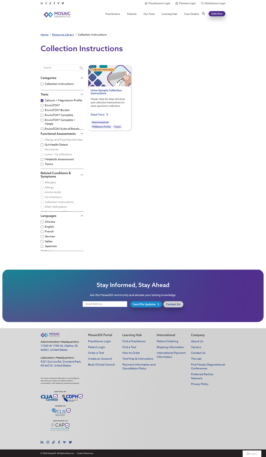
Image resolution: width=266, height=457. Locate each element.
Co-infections (53, 197)
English (49, 227)
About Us (197, 341)
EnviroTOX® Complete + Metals (60, 122)
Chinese (50, 222)
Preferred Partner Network (202, 376)
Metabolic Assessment (59, 159)
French (49, 232)
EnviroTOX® (52, 105)
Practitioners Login (159, 3)
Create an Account (100, 359)
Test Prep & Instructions (137, 359)
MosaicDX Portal (100, 335)
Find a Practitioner (134, 341)
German (50, 237)
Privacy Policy (200, 384)
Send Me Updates (144, 304)
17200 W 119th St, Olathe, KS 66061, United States (59, 348)
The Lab (196, 359)
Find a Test (129, 347)
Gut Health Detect (56, 145)
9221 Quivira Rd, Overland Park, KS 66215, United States (61, 364)
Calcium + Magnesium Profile (63, 101)
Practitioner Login (99, 341)
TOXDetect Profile (101, 126)
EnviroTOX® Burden (57, 110)
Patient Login (96, 347)
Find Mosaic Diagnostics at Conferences (208, 367)
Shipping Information (170, 347)
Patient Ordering (167, 341)
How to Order (131, 353)
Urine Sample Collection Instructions (106, 92)
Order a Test (96, 353)
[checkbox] (42, 84)
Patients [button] (132, 14)
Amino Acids (53, 192)
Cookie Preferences (85, 453)
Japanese (51, 246)
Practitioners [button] (112, 14)
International (166, 335)
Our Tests (149, 14)
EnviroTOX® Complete (59, 115)
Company (198, 335)
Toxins (49, 164)
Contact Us (173, 304)
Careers (196, 347)
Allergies (50, 183)
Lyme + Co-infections (58, 155)
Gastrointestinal (100, 122)
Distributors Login (215, 3)
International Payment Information (171, 355)
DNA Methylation (56, 207)
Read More (98, 115)
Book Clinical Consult (101, 365)
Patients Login (187, 3)
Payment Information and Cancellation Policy (139, 367)
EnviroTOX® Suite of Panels (62, 129)
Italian (49, 242)
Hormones (51, 150)
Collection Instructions (59, 84)
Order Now (216, 13)
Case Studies (191, 14)
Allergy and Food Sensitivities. (64, 140)
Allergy (49, 188)
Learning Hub (169, 14)
